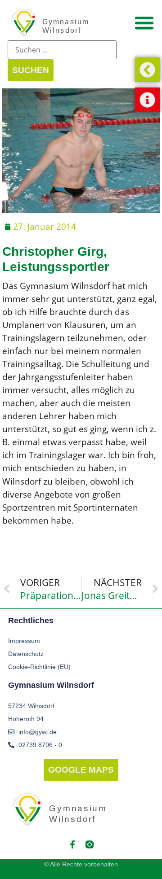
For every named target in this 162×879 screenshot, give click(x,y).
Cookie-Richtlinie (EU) (39, 666)
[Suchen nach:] (62, 49)
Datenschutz (26, 653)
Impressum (24, 640)
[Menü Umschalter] (144, 23)
